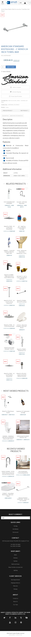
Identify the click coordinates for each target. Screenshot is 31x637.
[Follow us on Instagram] (15, 622)
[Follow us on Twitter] (4, 617)
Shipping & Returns (15, 582)
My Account (15, 532)
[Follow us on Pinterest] (21, 622)
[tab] (5, 115)
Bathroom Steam (15, 564)
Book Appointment (15, 579)
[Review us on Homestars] (26, 617)
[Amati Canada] (11, 2)
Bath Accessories (16, 9)
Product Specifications (16, 96)
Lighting (15, 570)
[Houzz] (21, 617)
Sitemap (15, 589)
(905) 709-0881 (16, 544)
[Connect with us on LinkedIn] (15, 617)
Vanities (15, 561)
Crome (7, 107)
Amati (2, 9)
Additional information (16, 115)
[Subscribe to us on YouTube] (10, 622)
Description (5, 115)
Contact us (15, 598)
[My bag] (24, 3)
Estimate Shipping (16, 92)
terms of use (19, 634)
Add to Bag (10, 67)
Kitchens (15, 558)
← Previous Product (7, 110)
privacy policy (12, 634)
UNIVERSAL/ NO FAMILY (13, 104)
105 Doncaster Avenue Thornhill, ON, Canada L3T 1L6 (15, 541)
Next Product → (25, 110)
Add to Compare (17, 87)
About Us (15, 601)
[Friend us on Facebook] (10, 617)
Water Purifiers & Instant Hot (15, 567)
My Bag (15, 526)
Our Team (15, 604)
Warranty (15, 586)
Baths (9, 9)
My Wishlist (15, 529)
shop (6, 9)
